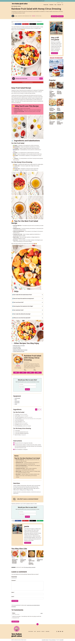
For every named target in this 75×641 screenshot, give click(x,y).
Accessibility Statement (45, 639)
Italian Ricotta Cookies (58, 109)
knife (16, 399)
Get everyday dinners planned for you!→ (37, 0)
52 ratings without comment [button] (29, 567)
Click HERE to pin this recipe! (27, 82)
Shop (55, 4)
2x (38, 409)
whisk (16, 404)
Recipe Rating (14, 576)
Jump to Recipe (54, 16)
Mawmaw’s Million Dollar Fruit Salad (20, 349)
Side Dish (19, 6)
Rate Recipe (61, 16)
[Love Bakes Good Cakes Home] (19, 3)
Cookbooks (51, 4)
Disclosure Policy (39, 21)
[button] (16, 365)
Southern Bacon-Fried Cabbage (52, 109)
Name (12, 592)
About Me (58, 2)
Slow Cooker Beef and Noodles (52, 123)
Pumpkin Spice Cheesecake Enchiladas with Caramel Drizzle (52, 94)
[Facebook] (61, 631)
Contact (62, 2)
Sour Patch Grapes (16, 347)
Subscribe (59, 4)
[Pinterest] (63, 631)
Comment (13, 580)
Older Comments (15, 621)
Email (12, 596)
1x (36, 409)
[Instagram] (57, 631)
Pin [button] (23, 372)
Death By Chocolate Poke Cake (59, 92)
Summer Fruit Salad (17, 348)
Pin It (41, 78)
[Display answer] (42, 295)
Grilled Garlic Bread (40, 560)
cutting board (17, 398)
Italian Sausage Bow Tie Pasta (60, 123)
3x (40, 409)
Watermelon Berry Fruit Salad (19, 345)
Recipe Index (46, 4)
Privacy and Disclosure (52, 639)
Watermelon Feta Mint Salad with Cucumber (15, 561)
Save (16, 372)
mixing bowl (17, 401)
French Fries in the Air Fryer (23, 560)
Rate (31, 372)
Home (12, 6)
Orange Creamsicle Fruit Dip (18, 351)
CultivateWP (61, 639)
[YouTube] (59, 631)
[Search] (63, 5)
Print (38, 372)
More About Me (27, 542)
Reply (42, 613)
